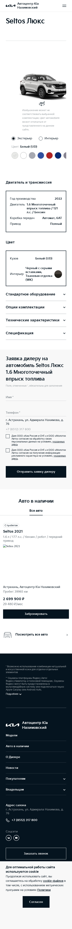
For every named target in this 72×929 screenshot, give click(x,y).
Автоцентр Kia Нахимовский (28, 5)
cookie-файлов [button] (53, 881)
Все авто (36, 511)
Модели (11, 735)
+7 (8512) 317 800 (18, 429)
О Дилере (13, 757)
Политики (44, 890)
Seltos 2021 (13, 532)
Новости (12, 768)
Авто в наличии (17, 746)
